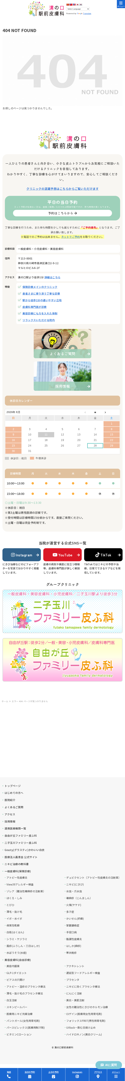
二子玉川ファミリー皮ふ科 (21, 843)
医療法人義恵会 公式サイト (21, 857)
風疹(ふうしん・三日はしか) (23, 946)
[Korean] (80, 4)
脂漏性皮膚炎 (74, 939)
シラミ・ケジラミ (17, 939)
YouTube (65, 554)
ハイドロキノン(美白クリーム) (84, 1034)
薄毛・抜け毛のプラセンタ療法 (25, 993)
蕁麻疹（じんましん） (79, 898)
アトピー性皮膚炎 (17, 877)
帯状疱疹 (71, 953)
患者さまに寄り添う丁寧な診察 (41, 293)
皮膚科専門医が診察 (34, 307)
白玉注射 (12, 1000)
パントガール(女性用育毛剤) (23, 1021)
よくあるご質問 (14, 807)
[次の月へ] (112, 412)
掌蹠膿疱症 (72, 925)
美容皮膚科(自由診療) (18, 960)
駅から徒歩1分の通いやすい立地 (42, 300)
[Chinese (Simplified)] (67, 4)
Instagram (24, 554)
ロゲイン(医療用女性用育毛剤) (84, 1014)
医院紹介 (10, 800)
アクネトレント (75, 966)
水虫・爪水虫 (74, 891)
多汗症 (70, 912)
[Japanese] (77, 4)
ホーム (5, 701)
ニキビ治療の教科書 (17, 864)
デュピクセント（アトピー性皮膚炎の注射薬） (93, 877)
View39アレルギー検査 (20, 884)
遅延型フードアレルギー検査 (83, 973)
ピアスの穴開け (16, 980)
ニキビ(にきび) (75, 884)
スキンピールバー (17, 1007)
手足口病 (71, 932)
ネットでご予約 (70, 237)
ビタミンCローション (19, 1034)
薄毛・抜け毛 (14, 912)
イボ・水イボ (14, 918)
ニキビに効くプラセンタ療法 (83, 986)
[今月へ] (95, 412)
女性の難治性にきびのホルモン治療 (87, 1007)
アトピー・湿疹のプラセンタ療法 (26, 986)
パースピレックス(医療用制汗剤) (26, 1027)
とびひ (10, 905)
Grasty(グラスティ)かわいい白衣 (25, 850)
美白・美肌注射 (75, 1000)
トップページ (13, 786)
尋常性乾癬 (13, 925)
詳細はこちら (52, 277)
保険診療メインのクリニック (39, 287)
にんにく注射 (74, 993)
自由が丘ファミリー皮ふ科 (21, 835)
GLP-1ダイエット (17, 973)
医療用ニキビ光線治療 (20, 1014)
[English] (74, 4)
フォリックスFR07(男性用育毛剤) (85, 1021)
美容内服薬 (13, 966)
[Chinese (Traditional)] (70, 4)
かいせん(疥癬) (75, 918)
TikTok (105, 554)
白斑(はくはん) (15, 932)
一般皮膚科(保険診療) (18, 871)
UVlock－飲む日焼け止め (81, 1027)
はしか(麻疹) (73, 946)
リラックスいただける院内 (38, 320)
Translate (87, 13)
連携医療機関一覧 (15, 828)
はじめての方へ (14, 793)
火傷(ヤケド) (73, 905)
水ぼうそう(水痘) (17, 953)
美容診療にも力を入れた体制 (39, 313)
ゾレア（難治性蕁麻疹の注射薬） (26, 891)
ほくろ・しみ (14, 898)
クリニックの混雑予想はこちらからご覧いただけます (62, 188)
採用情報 (10, 821)
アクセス (10, 814)
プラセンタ (72, 980)
